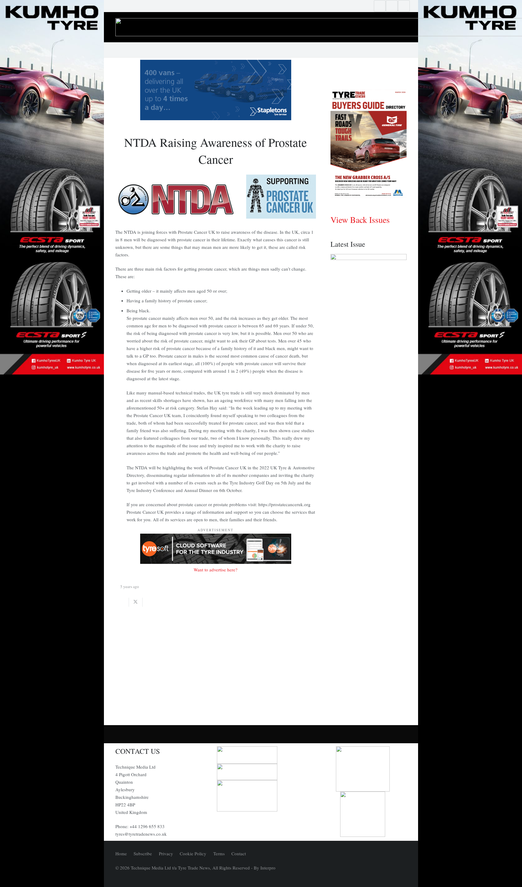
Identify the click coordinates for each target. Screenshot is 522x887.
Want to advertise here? (215, 570)
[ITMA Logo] (261, 772)
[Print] (261, 755)
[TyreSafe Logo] (363, 769)
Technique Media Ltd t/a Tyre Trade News (170, 868)
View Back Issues (360, 219)
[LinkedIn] (404, 6)
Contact (238, 853)
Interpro (268, 868)
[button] (404, 49)
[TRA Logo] (363, 814)
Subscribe (143, 853)
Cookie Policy (193, 853)
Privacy (166, 853)
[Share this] (122, 602)
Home (121, 853)
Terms (219, 853)
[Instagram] (392, 6)
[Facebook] (380, 6)
